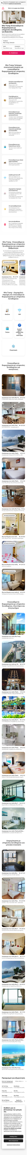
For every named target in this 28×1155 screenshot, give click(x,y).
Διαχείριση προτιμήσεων (13, 1145)
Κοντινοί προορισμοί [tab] (7, 1081)
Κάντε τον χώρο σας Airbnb (16, 8)
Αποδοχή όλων (13, 1136)
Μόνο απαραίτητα (13, 1140)
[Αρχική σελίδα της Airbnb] (3, 8)
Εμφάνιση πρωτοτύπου (15, 3)
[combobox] (13, 43)
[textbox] (7, 48)
